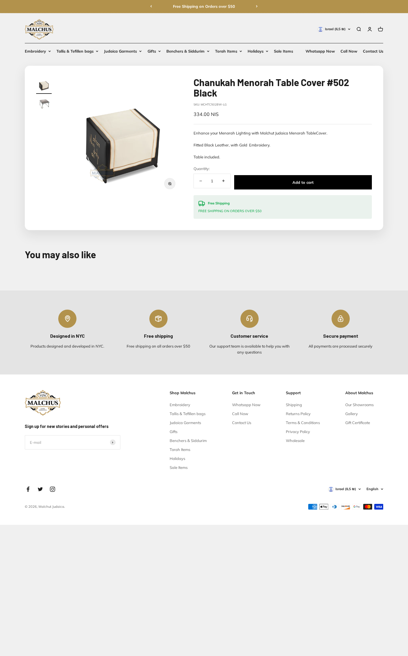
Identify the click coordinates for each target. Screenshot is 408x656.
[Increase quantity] (223, 181)
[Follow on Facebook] (28, 489)
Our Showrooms (359, 404)
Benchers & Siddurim (185, 51)
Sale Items (283, 51)
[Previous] (151, 6)
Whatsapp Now (320, 51)
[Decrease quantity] (201, 181)
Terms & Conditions (303, 422)
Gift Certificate (357, 422)
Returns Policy (298, 413)
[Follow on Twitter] (40, 489)
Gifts (152, 51)
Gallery (351, 413)
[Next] (257, 6)
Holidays (255, 51)
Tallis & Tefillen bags (74, 51)
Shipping (294, 404)
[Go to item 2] (43, 105)
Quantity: (202, 168)
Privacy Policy (298, 431)
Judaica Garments (120, 51)
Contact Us (373, 51)
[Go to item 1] (43, 85)
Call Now (348, 51)
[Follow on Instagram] (52, 489)
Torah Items (226, 51)
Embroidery (35, 51)
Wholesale (295, 440)
